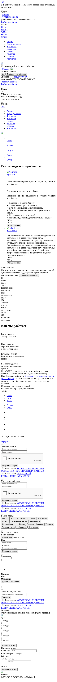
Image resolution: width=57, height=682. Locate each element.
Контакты (11, 59)
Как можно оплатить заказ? (22, 215)
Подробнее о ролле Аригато (22, 203)
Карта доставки (14, 44)
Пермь (22, 524)
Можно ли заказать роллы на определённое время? (28, 211)
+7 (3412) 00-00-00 (9, 17)
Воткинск (24, 518)
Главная (10, 412)
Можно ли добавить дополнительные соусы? (30, 218)
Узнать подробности (29, 275)
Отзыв (4, 666)
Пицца (10, 398)
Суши (9, 407)
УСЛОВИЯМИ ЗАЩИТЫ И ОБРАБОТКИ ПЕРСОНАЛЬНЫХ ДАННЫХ (22, 469)
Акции (10, 41)
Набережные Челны (19, 521)
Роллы (10, 405)
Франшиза (11, 46)
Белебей (14, 518)
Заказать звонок (9, 82)
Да (3, 74)
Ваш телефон (7, 653)
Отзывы (10, 56)
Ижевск (5, 521)
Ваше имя (5, 650)
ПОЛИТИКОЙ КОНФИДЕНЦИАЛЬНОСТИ (16, 474)
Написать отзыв (8, 645)
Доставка (11, 429)
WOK (9, 400)
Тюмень (5, 527)
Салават (30, 524)
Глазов (33, 518)
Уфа (13, 527)
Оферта (4, 441)
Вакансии (11, 49)
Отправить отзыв (9, 669)
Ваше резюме (7, 535)
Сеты (9, 395)
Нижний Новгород (9, 524)
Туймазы (49, 524)
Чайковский (21, 527)
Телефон (5, 545)
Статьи (10, 51)
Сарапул (39, 524)
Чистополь (33, 527)
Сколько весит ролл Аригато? (23, 205)
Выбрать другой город (16, 74)
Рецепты (11, 54)
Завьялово (42, 518)
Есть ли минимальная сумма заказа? (26, 208)
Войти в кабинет (9, 22)
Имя (3, 540)
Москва (5, 14)
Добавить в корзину (10, 582)
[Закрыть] (2, 10)
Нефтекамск (34, 521)
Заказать (6, 597)
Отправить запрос (9, 466)
